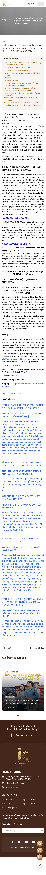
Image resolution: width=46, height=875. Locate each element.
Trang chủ (4, 21)
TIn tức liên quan (12, 80)
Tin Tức (9, 21)
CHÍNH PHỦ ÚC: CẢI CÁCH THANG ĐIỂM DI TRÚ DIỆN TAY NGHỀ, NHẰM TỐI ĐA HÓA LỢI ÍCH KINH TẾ (23, 105)
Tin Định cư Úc (14, 393)
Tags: (5, 393)
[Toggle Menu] (41, 4)
